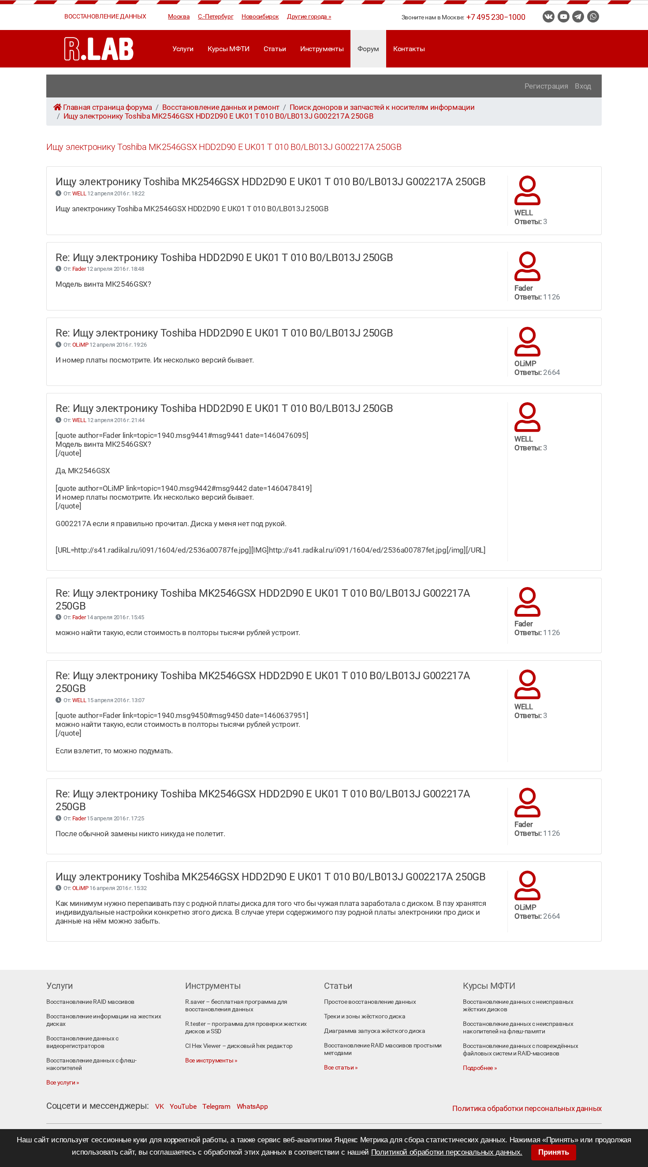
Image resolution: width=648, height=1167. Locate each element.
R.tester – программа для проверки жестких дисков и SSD (246, 1027)
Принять (553, 1152)
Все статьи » (341, 1067)
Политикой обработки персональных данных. (446, 1152)
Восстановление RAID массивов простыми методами (383, 1049)
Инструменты (321, 49)
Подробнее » (480, 1068)
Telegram (216, 1106)
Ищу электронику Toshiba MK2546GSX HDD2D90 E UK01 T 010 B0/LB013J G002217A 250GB (218, 116)
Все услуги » (62, 1082)
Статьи (275, 49)
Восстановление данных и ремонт (220, 107)
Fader (79, 269)
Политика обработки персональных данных (527, 1108)
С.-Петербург (215, 16)
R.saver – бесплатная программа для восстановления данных (236, 1005)
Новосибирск (260, 16)
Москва (179, 16)
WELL (79, 193)
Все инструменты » (211, 1060)
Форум (368, 49)
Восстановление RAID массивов (90, 1002)
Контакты (409, 49)
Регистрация (546, 86)
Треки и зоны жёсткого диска (364, 1016)
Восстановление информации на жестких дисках (103, 1020)
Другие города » (309, 16)
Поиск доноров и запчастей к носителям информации (382, 107)
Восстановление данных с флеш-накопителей (91, 1064)
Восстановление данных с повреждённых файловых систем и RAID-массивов (520, 1049)
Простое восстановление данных (370, 1002)
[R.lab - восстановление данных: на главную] (99, 49)
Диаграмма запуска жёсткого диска (374, 1031)
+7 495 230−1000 (495, 17)
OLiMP (80, 344)
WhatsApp (252, 1106)
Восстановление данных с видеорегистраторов (82, 1042)
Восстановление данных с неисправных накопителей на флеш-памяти (518, 1027)
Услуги (183, 49)
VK (159, 1106)
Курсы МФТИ (229, 49)
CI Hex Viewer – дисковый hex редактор (239, 1046)
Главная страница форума (107, 107)
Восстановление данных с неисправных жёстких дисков (518, 1005)
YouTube (183, 1106)
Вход (583, 86)
